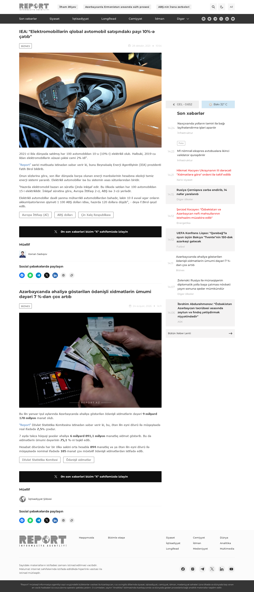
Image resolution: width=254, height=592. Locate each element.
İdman (197, 543)
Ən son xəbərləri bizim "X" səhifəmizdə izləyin (94, 231)
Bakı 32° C (220, 104)
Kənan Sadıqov (37, 254)
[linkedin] (227, 19)
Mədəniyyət (200, 548)
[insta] (209, 19)
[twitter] (221, 19)
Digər (181, 18)
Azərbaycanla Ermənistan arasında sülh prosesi (117, 6)
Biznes (25, 46)
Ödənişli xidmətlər (78, 459)
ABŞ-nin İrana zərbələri (174, 6)
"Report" (25, 424)
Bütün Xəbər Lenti (179, 333)
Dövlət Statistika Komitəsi (40, 459)
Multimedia (227, 548)
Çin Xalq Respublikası (96, 214)
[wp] (30, 275)
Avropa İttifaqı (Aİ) (35, 214)
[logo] (34, 6)
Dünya (224, 537)
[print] (63, 275)
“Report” (25, 164)
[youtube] (233, 19)
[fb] (203, 19)
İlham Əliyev (67, 6)
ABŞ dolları (65, 214)
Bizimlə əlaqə (116, 537)
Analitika (225, 543)
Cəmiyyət (199, 537)
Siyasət (170, 537)
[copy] (71, 275)
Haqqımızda (86, 537)
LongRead (172, 548)
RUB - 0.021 (184, 104)
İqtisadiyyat (173, 543)
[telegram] (215, 19)
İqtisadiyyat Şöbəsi (40, 499)
